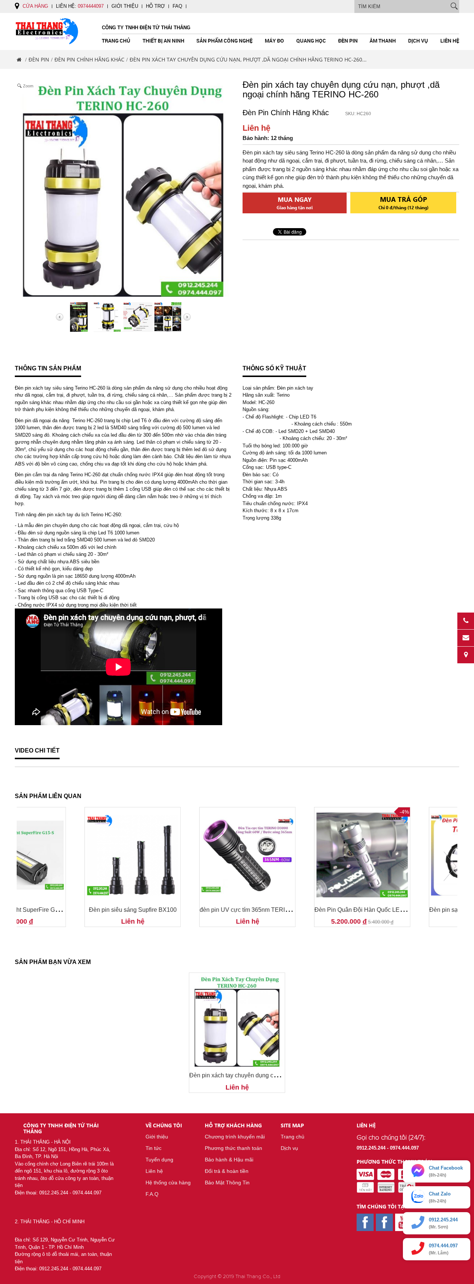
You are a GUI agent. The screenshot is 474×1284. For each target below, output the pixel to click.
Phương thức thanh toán (233, 1148)
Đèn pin (348, 40)
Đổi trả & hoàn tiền (226, 1171)
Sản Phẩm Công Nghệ (224, 40)
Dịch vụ (418, 40)
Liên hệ (449, 40)
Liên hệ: (80, 6)
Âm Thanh (383, 40)
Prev (24, 866)
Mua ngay (295, 202)
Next (450, 866)
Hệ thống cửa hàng (168, 1182)
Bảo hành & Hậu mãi (229, 1160)
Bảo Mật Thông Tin (227, 1182)
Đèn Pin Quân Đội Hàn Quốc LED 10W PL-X (76, 910)
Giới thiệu (124, 6)
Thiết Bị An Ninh (163, 40)
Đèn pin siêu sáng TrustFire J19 (409, 910)
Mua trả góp (403, 202)
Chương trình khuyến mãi (235, 1137)
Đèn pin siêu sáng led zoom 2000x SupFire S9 (308, 910)
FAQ (177, 6)
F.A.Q (152, 1194)
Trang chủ (116, 40)
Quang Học (311, 40)
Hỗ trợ (155, 6)
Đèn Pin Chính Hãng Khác (89, 59)
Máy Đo (274, 40)
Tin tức (153, 1148)
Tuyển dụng (159, 1160)
